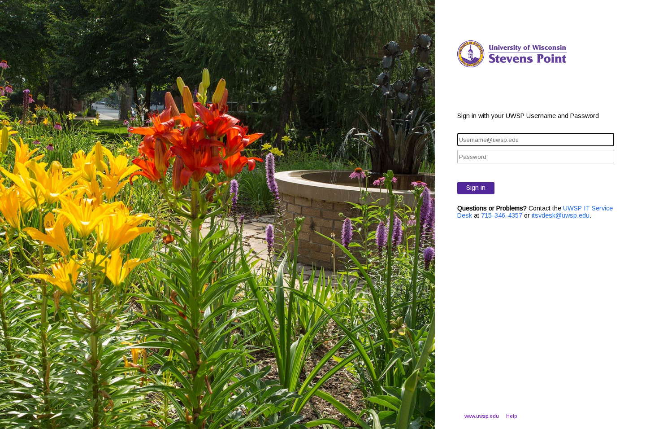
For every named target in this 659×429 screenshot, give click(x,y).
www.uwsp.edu (481, 416)
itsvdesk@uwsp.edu (561, 215)
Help (511, 416)
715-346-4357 (501, 215)
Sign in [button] (476, 187)
